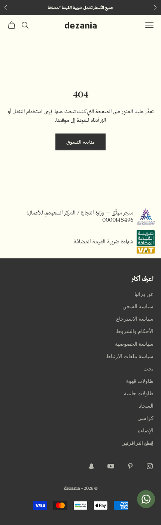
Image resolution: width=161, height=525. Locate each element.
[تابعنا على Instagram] (150, 466)
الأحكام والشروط (135, 331)
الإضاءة (146, 431)
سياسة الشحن (138, 306)
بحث (148, 369)
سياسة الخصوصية (134, 344)
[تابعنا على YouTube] (111, 466)
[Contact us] (146, 499)
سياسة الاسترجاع (135, 319)
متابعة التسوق (80, 142)
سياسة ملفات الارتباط (130, 356)
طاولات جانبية (139, 393)
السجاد (146, 406)
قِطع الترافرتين (137, 443)
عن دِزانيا (144, 294)
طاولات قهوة (140, 381)
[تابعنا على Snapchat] (91, 466)
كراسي (145, 418)
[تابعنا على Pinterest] (130, 466)
